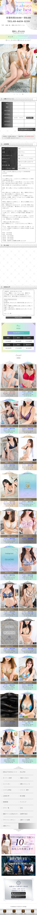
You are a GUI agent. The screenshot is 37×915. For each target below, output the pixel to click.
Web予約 (29, 118)
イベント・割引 (24, 790)
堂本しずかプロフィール (18, 25)
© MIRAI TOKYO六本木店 (18, 907)
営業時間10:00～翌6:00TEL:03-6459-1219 (18, 19)
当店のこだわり (24, 778)
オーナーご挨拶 (7, 778)
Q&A (21, 808)
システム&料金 (7, 790)
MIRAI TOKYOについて (10, 772)
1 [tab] (14, 94)
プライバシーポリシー (9, 820)
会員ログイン (6, 826)
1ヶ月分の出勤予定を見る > (27, 129)
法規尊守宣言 (24, 814)
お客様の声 (6, 796)
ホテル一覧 (6, 808)
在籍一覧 (8, 25)
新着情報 (5, 802)
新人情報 (22, 796)
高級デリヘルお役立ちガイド (10, 815)
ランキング (23, 802)
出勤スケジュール (25, 784)
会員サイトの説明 (25, 820)
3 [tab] (20, 94)
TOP (3, 25)
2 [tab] (17, 94)
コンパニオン (6, 784)
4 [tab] (23, 94)
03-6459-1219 (29, 136)
